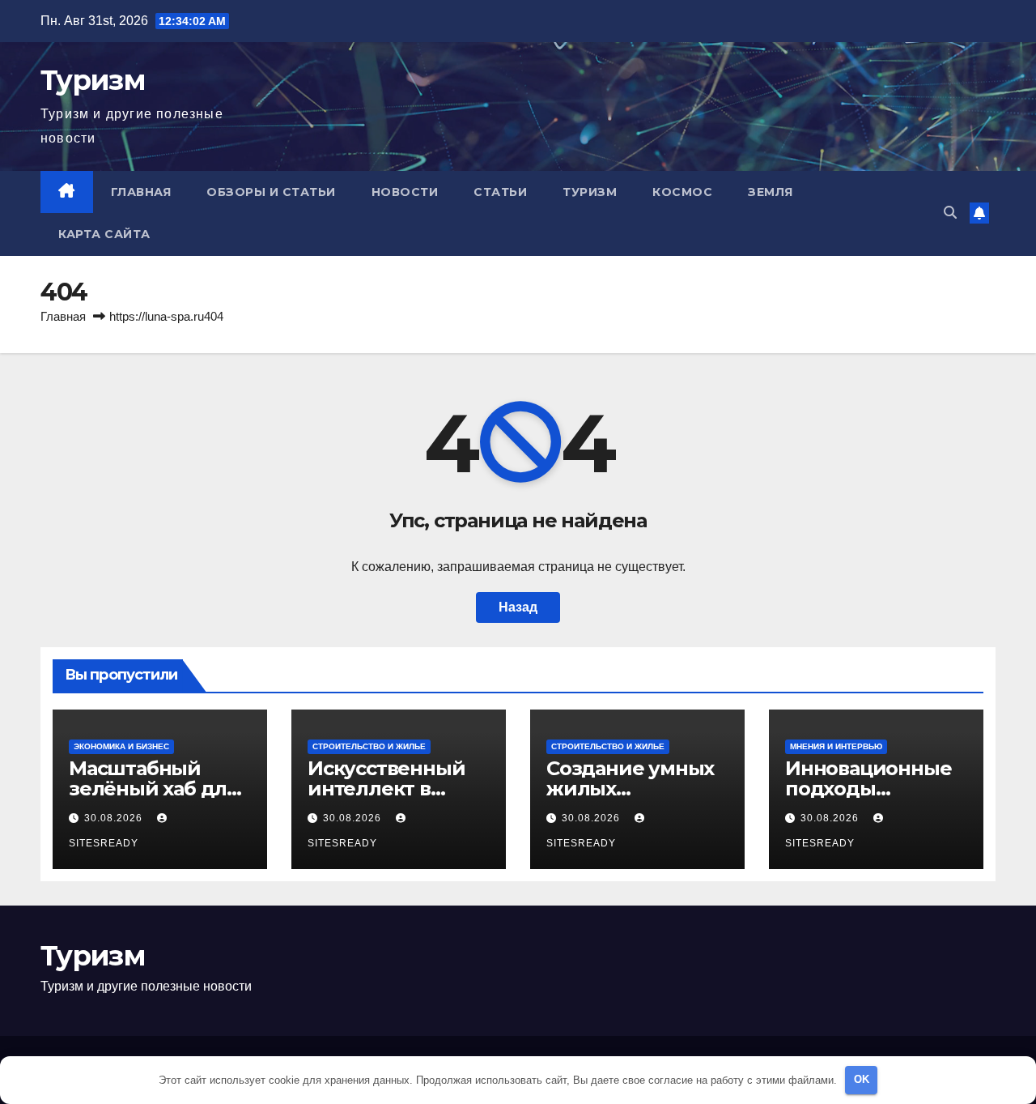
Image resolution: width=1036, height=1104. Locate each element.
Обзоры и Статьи (271, 192)
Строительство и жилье (369, 746)
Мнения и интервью (836, 746)
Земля (770, 192)
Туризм (92, 80)
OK (861, 1079)
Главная (141, 192)
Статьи (500, 192)
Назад (518, 607)
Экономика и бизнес (121, 746)
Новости (405, 192)
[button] (950, 213)
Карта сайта (104, 234)
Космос (682, 192)
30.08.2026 (115, 818)
